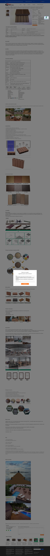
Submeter (25, 283)
